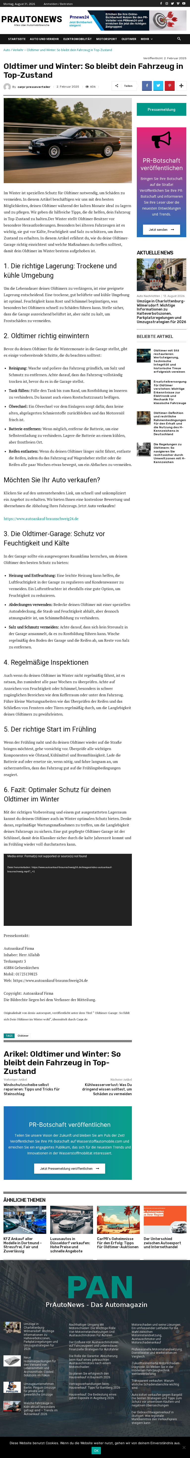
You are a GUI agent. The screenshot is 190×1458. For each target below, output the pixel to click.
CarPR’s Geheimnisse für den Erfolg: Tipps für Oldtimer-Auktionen (118, 1243)
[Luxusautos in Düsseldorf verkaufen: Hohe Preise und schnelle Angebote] (71, 1220)
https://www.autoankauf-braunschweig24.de (41, 518)
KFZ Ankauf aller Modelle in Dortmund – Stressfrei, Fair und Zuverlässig (22, 1245)
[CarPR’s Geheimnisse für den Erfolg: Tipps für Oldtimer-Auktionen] (118, 1220)
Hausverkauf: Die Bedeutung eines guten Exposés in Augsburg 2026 (93, 1396)
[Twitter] (172, 3)
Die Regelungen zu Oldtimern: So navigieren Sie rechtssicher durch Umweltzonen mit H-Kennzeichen (170, 453)
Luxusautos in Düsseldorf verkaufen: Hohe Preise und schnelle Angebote (70, 1245)
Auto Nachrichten (148, 296)
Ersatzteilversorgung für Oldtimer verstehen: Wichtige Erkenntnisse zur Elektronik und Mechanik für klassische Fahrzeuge (170, 392)
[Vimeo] (178, 3)
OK (96, 1451)
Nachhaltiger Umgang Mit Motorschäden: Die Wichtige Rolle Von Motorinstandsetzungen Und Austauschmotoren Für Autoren (92, 1330)
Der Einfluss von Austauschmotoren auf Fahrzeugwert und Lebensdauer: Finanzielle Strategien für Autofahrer (94, 1346)
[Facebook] (161, 3)
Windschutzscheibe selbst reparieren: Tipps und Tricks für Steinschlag (32, 1089)
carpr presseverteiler (34, 86)
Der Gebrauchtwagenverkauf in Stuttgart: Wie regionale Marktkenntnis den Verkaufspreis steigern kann (154, 1418)
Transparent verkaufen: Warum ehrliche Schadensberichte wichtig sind (155, 1384)
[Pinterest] (170, 86)
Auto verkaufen (101, 505)
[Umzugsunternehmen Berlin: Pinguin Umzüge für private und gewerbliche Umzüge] (12, 1387)
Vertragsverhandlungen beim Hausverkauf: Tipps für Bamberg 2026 (94, 1385)
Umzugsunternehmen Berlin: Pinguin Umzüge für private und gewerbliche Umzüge (40, 1389)
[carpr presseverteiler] (7, 87)
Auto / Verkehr (13, 50)
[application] (68, 890)
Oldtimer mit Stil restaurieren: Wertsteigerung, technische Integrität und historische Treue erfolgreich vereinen (169, 361)
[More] (181, 86)
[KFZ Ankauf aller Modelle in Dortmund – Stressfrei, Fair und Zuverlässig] (24, 1220)
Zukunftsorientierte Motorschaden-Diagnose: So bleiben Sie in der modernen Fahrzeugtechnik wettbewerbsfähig (156, 1368)
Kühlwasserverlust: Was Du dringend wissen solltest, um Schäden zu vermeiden (107, 1089)
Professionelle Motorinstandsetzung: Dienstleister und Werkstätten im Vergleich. (157, 1353)
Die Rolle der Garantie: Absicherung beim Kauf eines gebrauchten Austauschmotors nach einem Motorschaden (93, 1361)
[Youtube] (184, 3)
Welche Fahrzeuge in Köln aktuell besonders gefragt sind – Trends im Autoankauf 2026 (41, 1408)
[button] (179, 39)
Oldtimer (23, 1035)
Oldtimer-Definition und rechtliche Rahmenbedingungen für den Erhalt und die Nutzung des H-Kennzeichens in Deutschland (170, 423)
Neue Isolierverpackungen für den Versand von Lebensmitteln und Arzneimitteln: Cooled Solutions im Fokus (40, 1366)
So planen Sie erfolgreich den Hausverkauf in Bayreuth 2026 (89, 1375)
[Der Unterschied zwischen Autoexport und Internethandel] (165, 1220)
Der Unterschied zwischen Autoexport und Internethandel (162, 1243)
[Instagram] (167, 3)
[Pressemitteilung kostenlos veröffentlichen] (127, 20)
